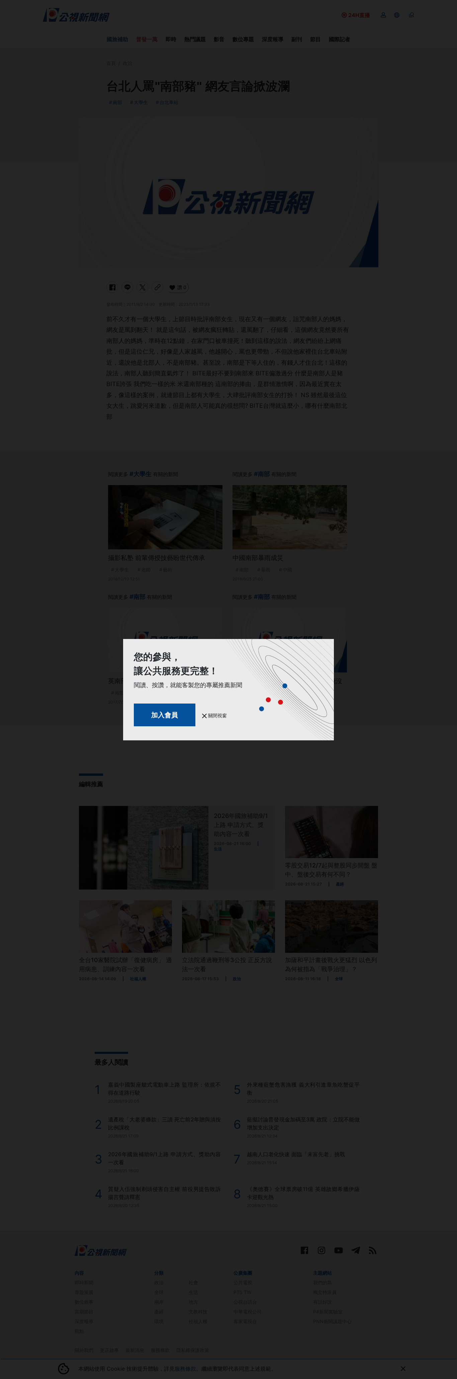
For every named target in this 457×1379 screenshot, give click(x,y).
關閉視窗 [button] (217, 715)
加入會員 (164, 715)
